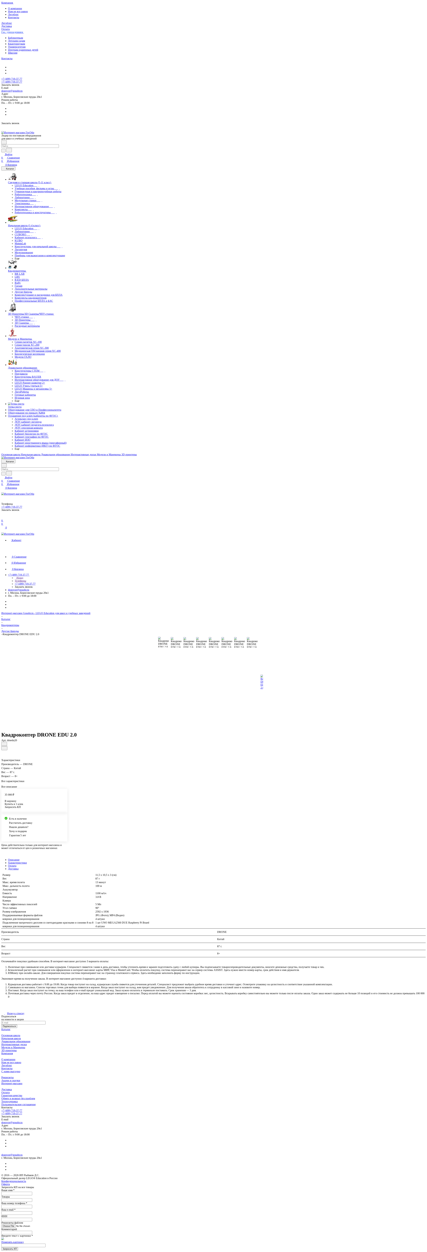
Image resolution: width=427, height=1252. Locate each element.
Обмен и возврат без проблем (18, 1098)
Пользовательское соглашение (18, 1104)
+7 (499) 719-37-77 (11, 78)
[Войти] (2, 517)
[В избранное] (4, 744)
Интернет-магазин (11, 1083)
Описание (14, 859)
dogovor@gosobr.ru (12, 90)
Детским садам (16, 40)
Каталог (6, 1029)
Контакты (13, 17)
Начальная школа (11, 1038)
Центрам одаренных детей (23, 49)
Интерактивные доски (14, 1044)
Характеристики (17, 862)
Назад (19, 577)
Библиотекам (15, 37)
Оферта (5, 1184)
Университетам (17, 46)
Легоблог (13, 14)
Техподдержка (9, 1101)
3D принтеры (9, 1050)
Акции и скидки (10, 1080)
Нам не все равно (18, 11)
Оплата (12, 865)
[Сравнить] (4, 748)
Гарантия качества (11, 1095)
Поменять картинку (12, 1242)
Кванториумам (16, 43)
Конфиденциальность (13, 1181)
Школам (12, 52)
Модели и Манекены (13, 1047)
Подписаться (9, 1026)
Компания (7, 1053)
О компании (15, 8)
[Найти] (9, 150)
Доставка (13, 868)
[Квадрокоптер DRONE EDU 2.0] (262, 682)
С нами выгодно (10, 1071)
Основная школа (10, 1035)
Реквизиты (7, 1077)
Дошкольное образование (15, 1041)
